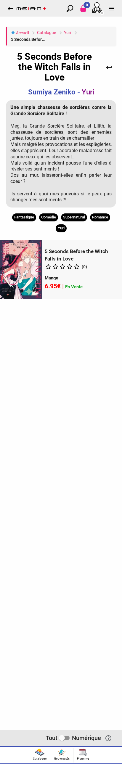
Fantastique (24, 217)
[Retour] (109, 67)
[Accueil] (31, 8)
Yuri (67, 32)
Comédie (48, 217)
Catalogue (46, 32)
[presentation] (39, 755)
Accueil (22, 33)
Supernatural (74, 217)
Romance (100, 217)
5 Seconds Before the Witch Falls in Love (29, 39)
